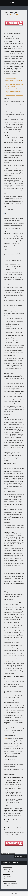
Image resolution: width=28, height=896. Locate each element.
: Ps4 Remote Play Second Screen (10, 883)
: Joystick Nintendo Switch (8, 885)
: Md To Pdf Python (7, 876)
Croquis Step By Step (10, 86)
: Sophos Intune (6, 874)
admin (16, 14)
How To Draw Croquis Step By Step (14, 88)
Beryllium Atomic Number (20, 856)
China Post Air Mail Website (8, 853)
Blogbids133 (14, 2)
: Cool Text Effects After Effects (9, 881)
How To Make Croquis (11, 78)
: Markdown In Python (7, 867)
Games (5, 738)
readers (6, 661)
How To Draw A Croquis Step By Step (14, 84)
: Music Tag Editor (6, 878)
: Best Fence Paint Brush (8, 871)
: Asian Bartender (6, 869)
